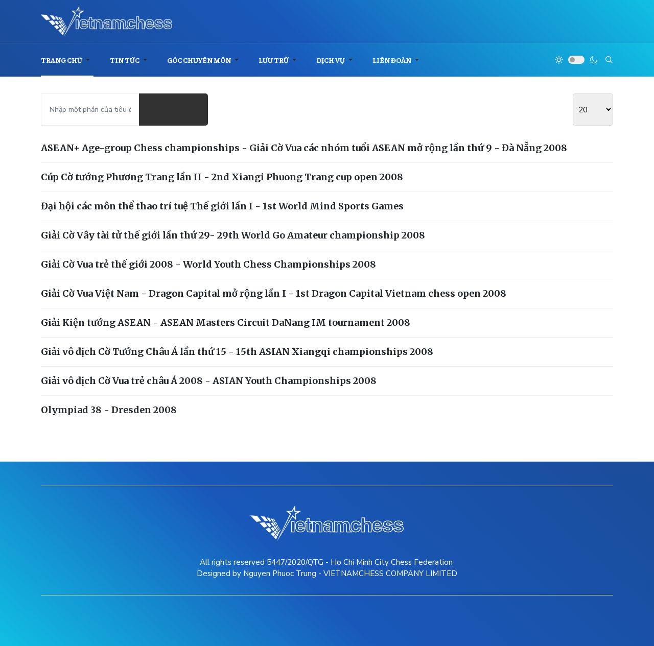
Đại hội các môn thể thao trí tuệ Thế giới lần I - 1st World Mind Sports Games (222, 206)
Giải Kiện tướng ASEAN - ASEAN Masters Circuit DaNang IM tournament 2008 (225, 322)
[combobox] (609, 60)
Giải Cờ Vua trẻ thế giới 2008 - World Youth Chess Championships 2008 (208, 264)
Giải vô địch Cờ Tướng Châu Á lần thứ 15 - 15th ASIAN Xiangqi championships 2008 (237, 351)
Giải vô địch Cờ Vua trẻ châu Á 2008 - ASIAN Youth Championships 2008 (209, 381)
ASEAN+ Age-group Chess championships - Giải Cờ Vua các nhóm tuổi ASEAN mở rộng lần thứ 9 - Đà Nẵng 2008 (304, 148)
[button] (67, 60)
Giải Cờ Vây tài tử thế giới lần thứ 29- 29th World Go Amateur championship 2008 (233, 235)
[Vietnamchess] (106, 21)
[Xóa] (190, 109)
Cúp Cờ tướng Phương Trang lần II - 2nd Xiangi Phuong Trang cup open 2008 (222, 177)
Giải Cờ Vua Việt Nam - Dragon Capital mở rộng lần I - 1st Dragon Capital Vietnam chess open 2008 (273, 293)
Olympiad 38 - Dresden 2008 (109, 410)
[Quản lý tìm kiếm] (156, 109)
